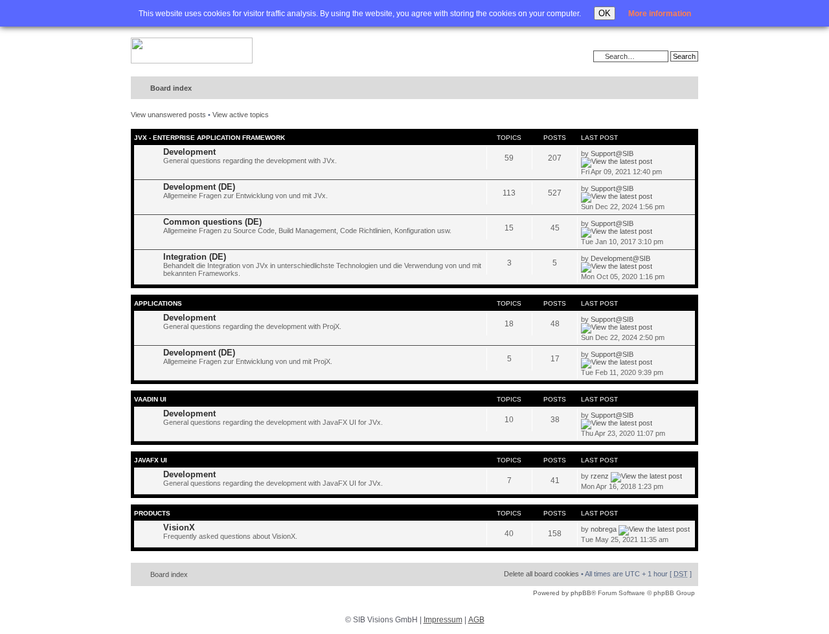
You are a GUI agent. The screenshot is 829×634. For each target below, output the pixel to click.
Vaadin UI (150, 399)
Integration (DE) (194, 257)
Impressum (443, 619)
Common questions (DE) (212, 222)
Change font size (661, 89)
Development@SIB (620, 258)
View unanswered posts (168, 115)
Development (189, 152)
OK (604, 13)
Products (152, 513)
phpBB (581, 592)
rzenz (600, 476)
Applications (158, 303)
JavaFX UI (150, 460)
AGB (476, 619)
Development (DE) (199, 187)
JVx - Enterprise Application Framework (209, 137)
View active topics (240, 115)
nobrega (604, 529)
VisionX (179, 527)
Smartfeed (686, 88)
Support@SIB (612, 153)
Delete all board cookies (541, 574)
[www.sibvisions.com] (192, 51)
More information (659, 13)
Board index (171, 88)
